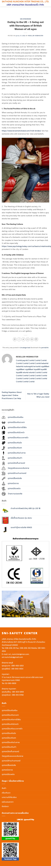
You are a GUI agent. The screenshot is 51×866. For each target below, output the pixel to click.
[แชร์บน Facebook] (19, 339)
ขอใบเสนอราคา (8, 801)
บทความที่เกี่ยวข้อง (9, 797)
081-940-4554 (17, 668)
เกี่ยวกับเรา (6, 792)
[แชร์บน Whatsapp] (15, 339)
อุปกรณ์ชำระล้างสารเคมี (11, 760)
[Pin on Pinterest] (32, 339)
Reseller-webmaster (35, 36)
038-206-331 (10, 648)
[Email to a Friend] (28, 339)
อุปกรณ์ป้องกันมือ (9, 733)
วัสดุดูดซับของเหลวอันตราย (12, 756)
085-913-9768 (17, 694)
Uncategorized (25, 19)
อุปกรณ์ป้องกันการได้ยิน (11, 719)
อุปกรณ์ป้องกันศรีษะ (10, 710)
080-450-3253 (17, 665)
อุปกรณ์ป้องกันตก (9, 737)
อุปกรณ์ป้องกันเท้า (9, 746)
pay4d (25, 360)
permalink (45, 347)
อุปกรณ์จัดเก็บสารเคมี (10, 751)
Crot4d (19, 360)
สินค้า (4, 788)
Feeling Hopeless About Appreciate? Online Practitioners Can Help (12, 395)
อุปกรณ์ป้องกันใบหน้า (10, 724)
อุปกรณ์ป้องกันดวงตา (10, 715)
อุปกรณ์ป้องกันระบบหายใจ (12, 728)
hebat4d (44, 363)
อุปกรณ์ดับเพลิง (8, 774)
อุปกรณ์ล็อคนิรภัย (9, 765)
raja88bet (45, 366)
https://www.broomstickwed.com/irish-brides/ (21, 130)
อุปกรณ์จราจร (7, 769)
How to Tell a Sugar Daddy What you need (38, 395)
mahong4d (28, 366)
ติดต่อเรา (5, 806)
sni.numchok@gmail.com (12, 657)
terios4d (36, 366)
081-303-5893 (18, 691)
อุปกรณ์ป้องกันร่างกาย (11, 742)
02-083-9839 (10, 683)
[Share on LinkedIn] (36, 339)
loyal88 (37, 369)
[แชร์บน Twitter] (23, 339)
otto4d (25, 372)
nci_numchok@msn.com (18, 654)
